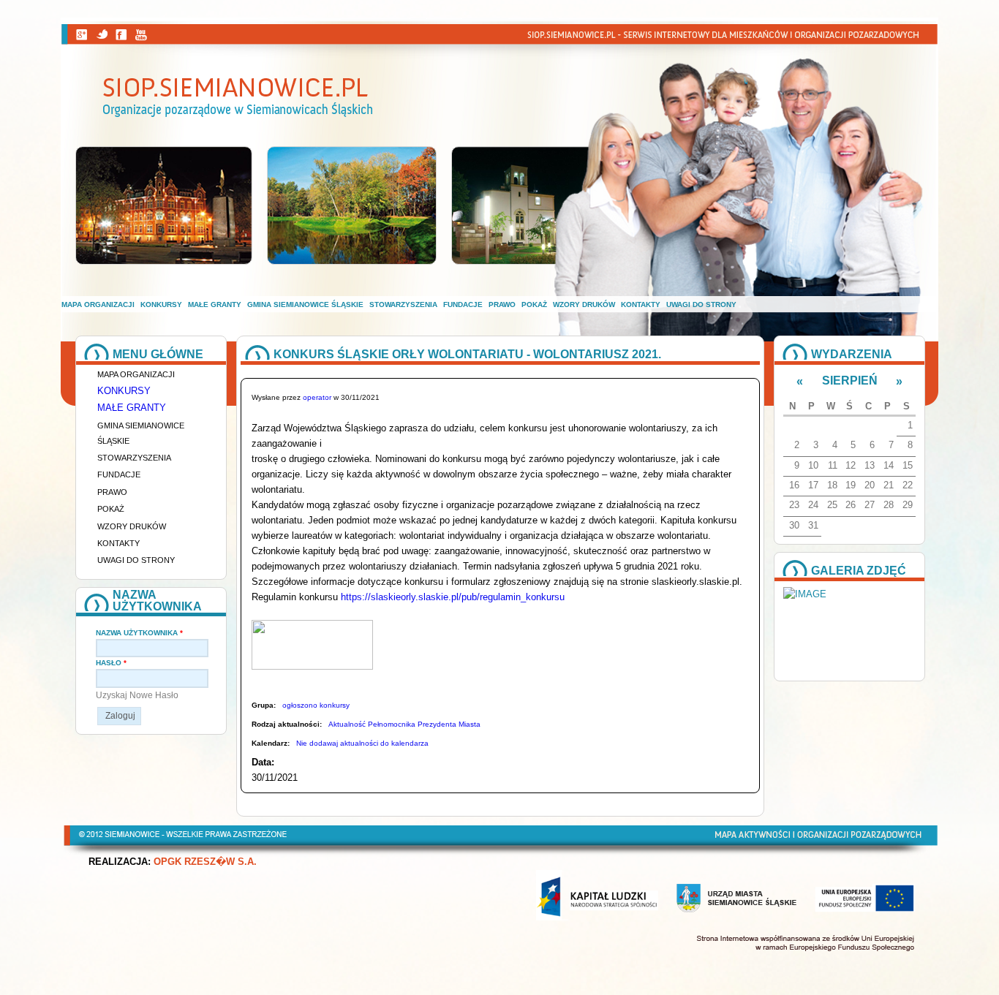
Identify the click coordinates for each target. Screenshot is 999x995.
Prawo (502, 304)
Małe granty (214, 304)
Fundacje (463, 304)
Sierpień (850, 380)
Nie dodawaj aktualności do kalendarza (362, 743)
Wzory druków (584, 304)
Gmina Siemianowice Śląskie (305, 304)
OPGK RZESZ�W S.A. (205, 862)
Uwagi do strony (701, 304)
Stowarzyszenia (403, 304)
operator (317, 397)
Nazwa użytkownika (139, 633)
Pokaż (534, 304)
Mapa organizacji (98, 304)
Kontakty (640, 304)
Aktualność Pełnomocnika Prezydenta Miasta (404, 724)
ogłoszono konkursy (316, 705)
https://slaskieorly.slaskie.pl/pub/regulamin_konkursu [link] (453, 596)
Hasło (111, 663)
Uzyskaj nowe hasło (137, 695)
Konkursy (161, 304)
